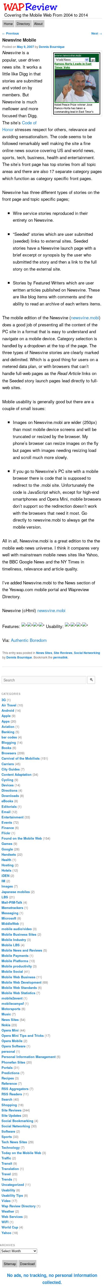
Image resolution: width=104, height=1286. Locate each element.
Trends (7, 1179)
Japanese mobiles (16, 891)
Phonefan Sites (13, 1062)
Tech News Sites (14, 1141)
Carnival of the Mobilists (21, 758)
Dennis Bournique (52, 46)
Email (6, 811)
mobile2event (12, 998)
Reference (9, 1083)
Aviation (8, 726)
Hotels (6, 870)
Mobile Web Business (18, 977)
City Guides (11, 769)
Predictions (10, 1072)
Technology (11, 1147)
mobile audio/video (17, 928)
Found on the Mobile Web (22, 838)
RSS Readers (12, 1094)
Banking (8, 731)
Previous (10, 33)
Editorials (9, 806)
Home (8, 23)
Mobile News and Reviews (22, 950)
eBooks (7, 800)
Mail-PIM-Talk (12, 902)
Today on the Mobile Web (21, 1152)
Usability (8, 1190)
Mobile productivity (17, 966)
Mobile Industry (14, 939)
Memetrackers (12, 907)
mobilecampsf (13, 1003)
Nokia (6, 1024)
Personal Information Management (29, 1056)
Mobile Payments (15, 955)
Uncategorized (13, 1184)
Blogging (9, 742)
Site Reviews (63, 652)
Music (6, 1014)
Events (7, 822)
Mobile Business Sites (19, 934)
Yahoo (6, 1232)
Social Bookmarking (17, 1120)
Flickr (6, 833)
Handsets (9, 854)
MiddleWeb (10, 923)
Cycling (7, 779)
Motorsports (11, 1008)
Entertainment (12, 817)
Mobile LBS (11, 944)
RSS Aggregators (15, 1088)
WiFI (5, 1221)
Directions (9, 790)
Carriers (8, 763)
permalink (60, 657)
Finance (8, 827)
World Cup (10, 1227)
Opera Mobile (12, 1040)
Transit (7, 1163)
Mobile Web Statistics (18, 992)
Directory (23, 23)
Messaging (10, 912)
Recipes (8, 1078)
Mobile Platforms (15, 960)
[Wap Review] (30, 7)
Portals (7, 1067)
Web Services (12, 1216)
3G (4, 699)
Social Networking (87, 652)
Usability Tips (12, 1195)
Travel (6, 1173)
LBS (5, 897)
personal (8, 1051)
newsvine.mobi (85, 317)
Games (7, 843)
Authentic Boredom (29, 640)
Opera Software (13, 1046)
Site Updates (11, 1115)
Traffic (6, 1158)
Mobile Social (12, 971)
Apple (6, 715)
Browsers (9, 753)
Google (7, 849)
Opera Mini (10, 1030)
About (38, 23)
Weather (8, 1211)
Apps (6, 721)
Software (8, 1131)
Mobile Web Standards (19, 987)
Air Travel (9, 705)
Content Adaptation (17, 774)
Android (8, 710)
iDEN (5, 875)
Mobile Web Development (21, 982)
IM (3, 880)
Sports (7, 1136)
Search (7, 1099)
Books (6, 747)
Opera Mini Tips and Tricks (23, 1035)
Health (6, 859)
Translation (10, 1168)
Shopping (9, 1104)
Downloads (10, 795)
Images (7, 886)
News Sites (44, 652)
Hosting (8, 865)
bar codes (9, 737)
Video (6, 1200)
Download (27, 1263)
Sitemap (10, 1263)
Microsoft (9, 918)
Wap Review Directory (19, 1206)
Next (96, 33)
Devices (8, 785)
